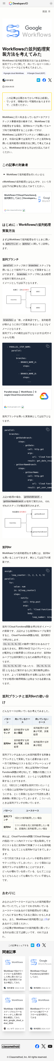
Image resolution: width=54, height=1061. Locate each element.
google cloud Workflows (14, 73)
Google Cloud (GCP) (37, 73)
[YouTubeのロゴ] (50, 1046)
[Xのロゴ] (43, 1046)
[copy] (47, 346)
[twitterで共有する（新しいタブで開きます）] (50, 80)
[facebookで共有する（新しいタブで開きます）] (44, 80)
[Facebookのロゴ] (37, 1046)
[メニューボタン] (4, 4)
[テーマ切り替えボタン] (51, 3)
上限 (45, 919)
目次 (44, 11)
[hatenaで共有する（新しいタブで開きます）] (38, 80)
